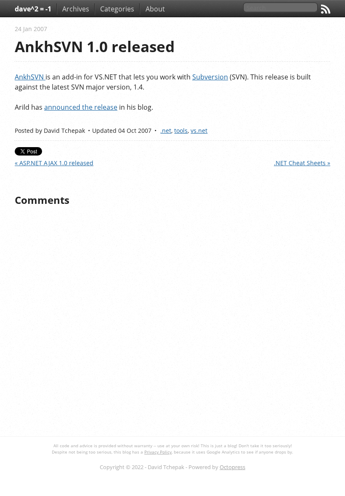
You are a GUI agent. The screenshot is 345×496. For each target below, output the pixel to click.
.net (165, 131)
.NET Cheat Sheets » (302, 163)
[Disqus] (172, 321)
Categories (117, 8)
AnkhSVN (30, 77)
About (155, 8)
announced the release (80, 107)
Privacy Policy (158, 452)
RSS (325, 9)
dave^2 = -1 (33, 8)
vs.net (199, 131)
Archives (75, 8)
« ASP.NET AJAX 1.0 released (54, 163)
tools (181, 131)
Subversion (210, 77)
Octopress (232, 467)
